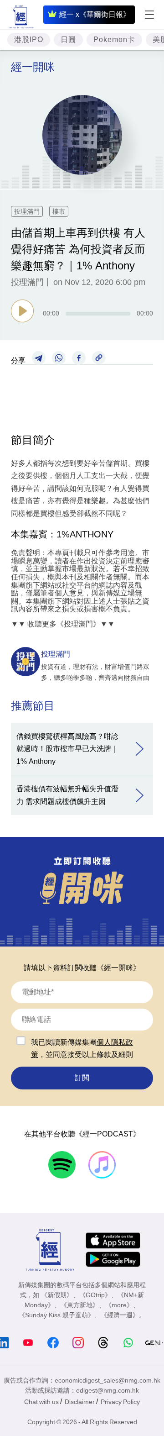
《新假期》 (57, 1295)
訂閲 (82, 1078)
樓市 (58, 211)
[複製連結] (99, 357)
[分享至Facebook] (79, 357)
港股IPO (28, 39)
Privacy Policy (120, 1401)
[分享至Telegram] (39, 357)
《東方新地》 (80, 1305)
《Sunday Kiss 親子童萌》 (56, 1315)
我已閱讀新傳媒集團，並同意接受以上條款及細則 (82, 1048)
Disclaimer (80, 1401)
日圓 (68, 39)
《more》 (119, 1305)
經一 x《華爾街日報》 (94, 14)
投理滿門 (27, 211)
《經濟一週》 (120, 1315)
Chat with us (41, 1401)
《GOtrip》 (95, 1295)
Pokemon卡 (114, 39)
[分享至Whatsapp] (59, 357)
